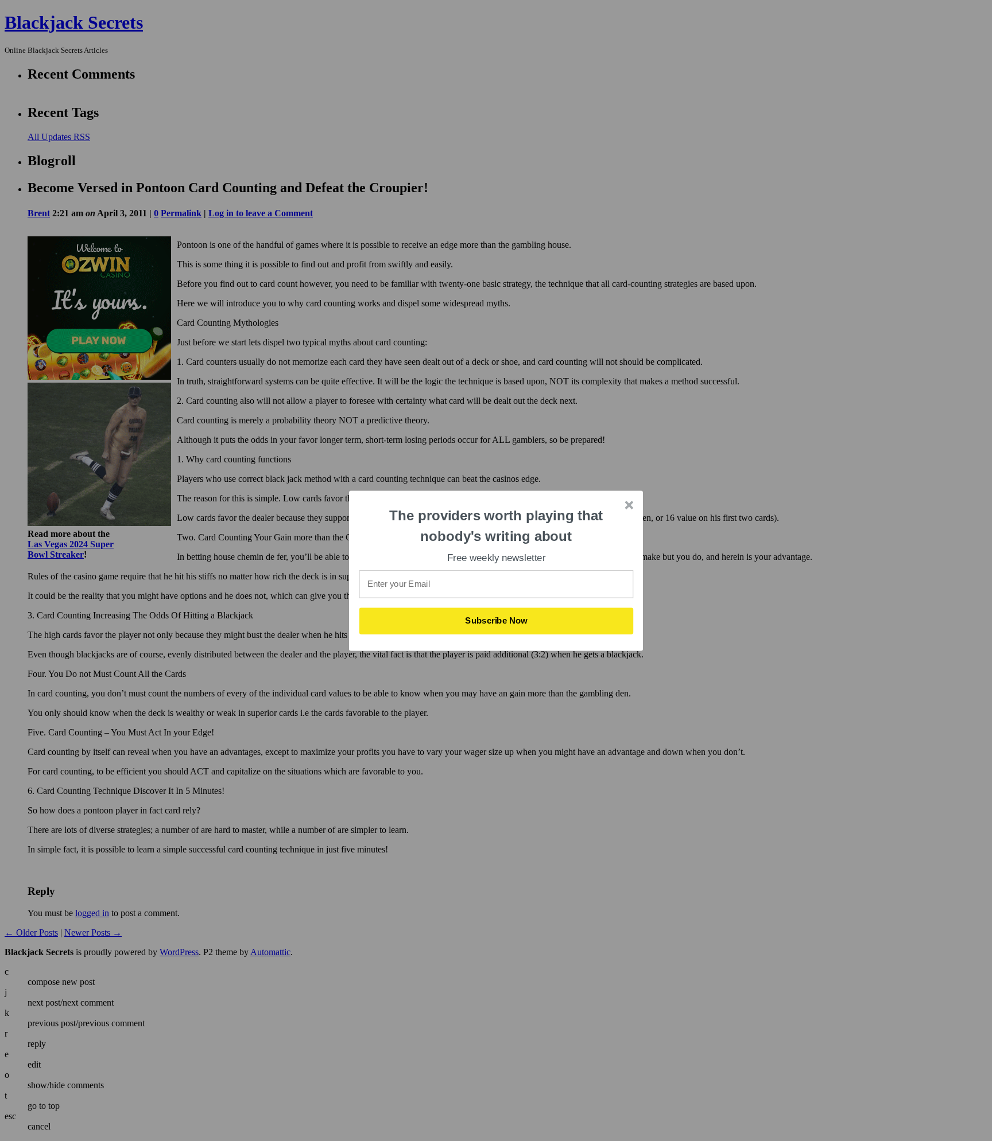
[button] (496, 526)
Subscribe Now (496, 620)
